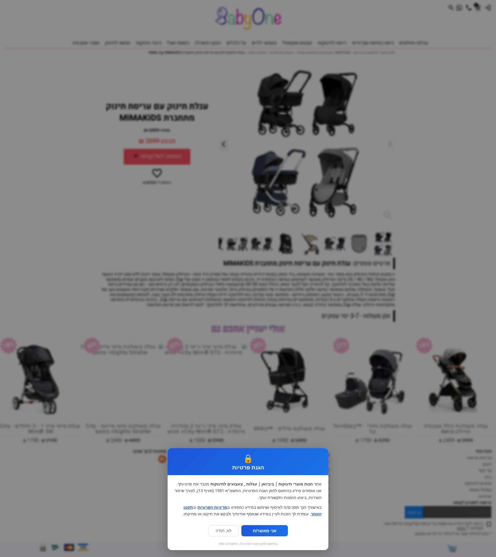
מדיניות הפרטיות (212, 507)
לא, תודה (223, 531)
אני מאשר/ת (264, 530)
